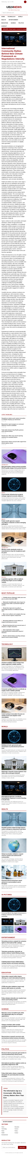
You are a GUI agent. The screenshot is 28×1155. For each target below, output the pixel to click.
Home (3, 16)
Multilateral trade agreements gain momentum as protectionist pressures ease (13, 746)
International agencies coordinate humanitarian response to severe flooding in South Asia (14, 798)
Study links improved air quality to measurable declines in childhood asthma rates (13, 609)
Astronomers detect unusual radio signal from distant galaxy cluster (14, 442)
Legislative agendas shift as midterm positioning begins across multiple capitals (12, 580)
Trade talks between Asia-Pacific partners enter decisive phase (12, 430)
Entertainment (13, 19)
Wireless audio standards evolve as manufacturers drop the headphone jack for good (13, 551)
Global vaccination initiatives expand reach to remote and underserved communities (12, 855)
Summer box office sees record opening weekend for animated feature (12, 436)
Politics (21, 23)
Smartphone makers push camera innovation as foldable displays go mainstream (13, 419)
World (20, 16)
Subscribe (22, 1147)
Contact (4, 26)
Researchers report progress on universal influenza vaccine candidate (13, 424)
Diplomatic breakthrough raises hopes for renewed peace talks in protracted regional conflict (13, 603)
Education (4, 23)
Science (13, 23)
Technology (11, 16)
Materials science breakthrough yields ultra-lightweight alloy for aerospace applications (13, 1014)
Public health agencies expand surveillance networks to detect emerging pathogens (14, 522)
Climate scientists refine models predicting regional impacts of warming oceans (13, 1026)
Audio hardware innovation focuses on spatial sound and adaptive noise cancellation (13, 715)
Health (3, 19)
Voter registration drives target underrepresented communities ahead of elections (12, 631)
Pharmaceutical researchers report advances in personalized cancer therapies (12, 882)
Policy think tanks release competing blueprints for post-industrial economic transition (13, 1075)
